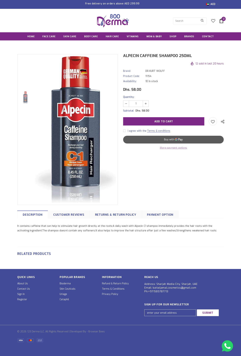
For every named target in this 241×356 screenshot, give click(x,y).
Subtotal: (128, 110)
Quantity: (128, 97)
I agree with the (137, 131)
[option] (75, 129)
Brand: (127, 71)
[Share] (221, 121)
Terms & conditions (158, 131)
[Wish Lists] (213, 121)
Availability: (130, 81)
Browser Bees (96, 331)
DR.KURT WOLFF (155, 71)
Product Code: (131, 76)
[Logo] (113, 20)
